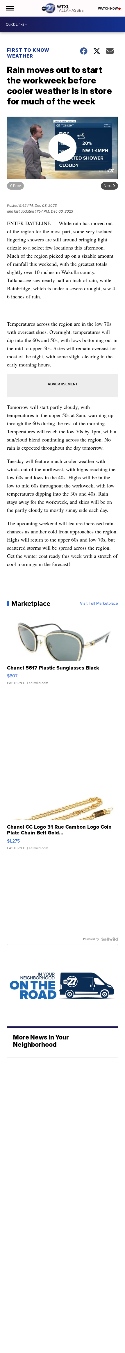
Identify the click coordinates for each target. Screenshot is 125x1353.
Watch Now (108, 8)
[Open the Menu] (9, 8)
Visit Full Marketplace (99, 603)
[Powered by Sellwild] (109, 939)
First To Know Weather (28, 53)
